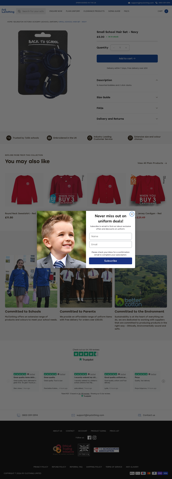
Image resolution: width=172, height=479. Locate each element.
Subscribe (110, 261)
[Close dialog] (132, 214)
